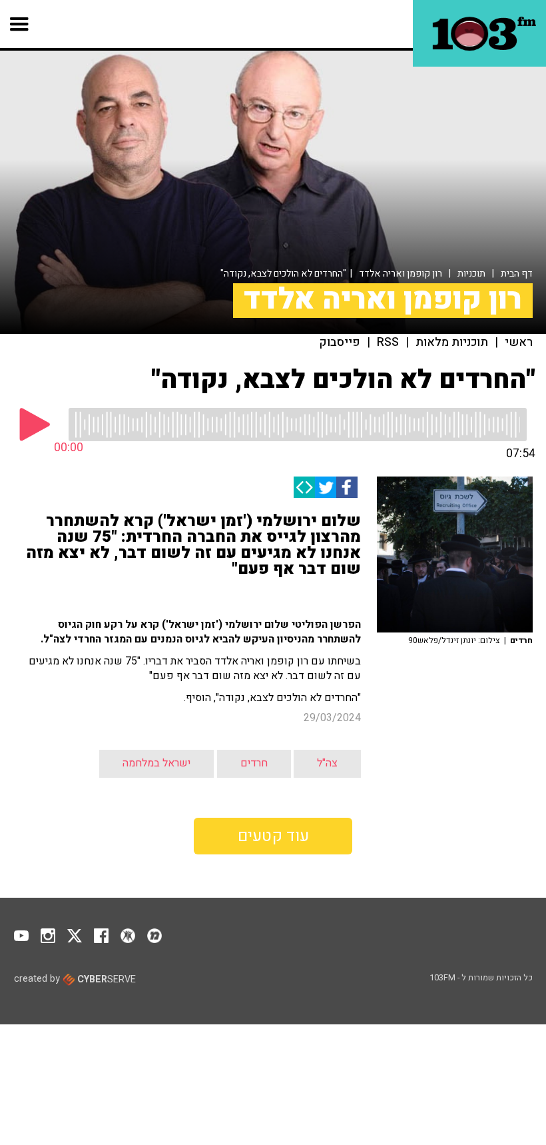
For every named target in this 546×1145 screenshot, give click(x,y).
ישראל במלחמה (156, 763)
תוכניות (471, 274)
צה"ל (327, 763)
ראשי (519, 343)
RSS (388, 343)
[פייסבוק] (347, 487)
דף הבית (517, 274)
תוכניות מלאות (451, 343)
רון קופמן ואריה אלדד (400, 274)
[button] (19, 24)
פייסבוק (340, 343)
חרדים (254, 763)
